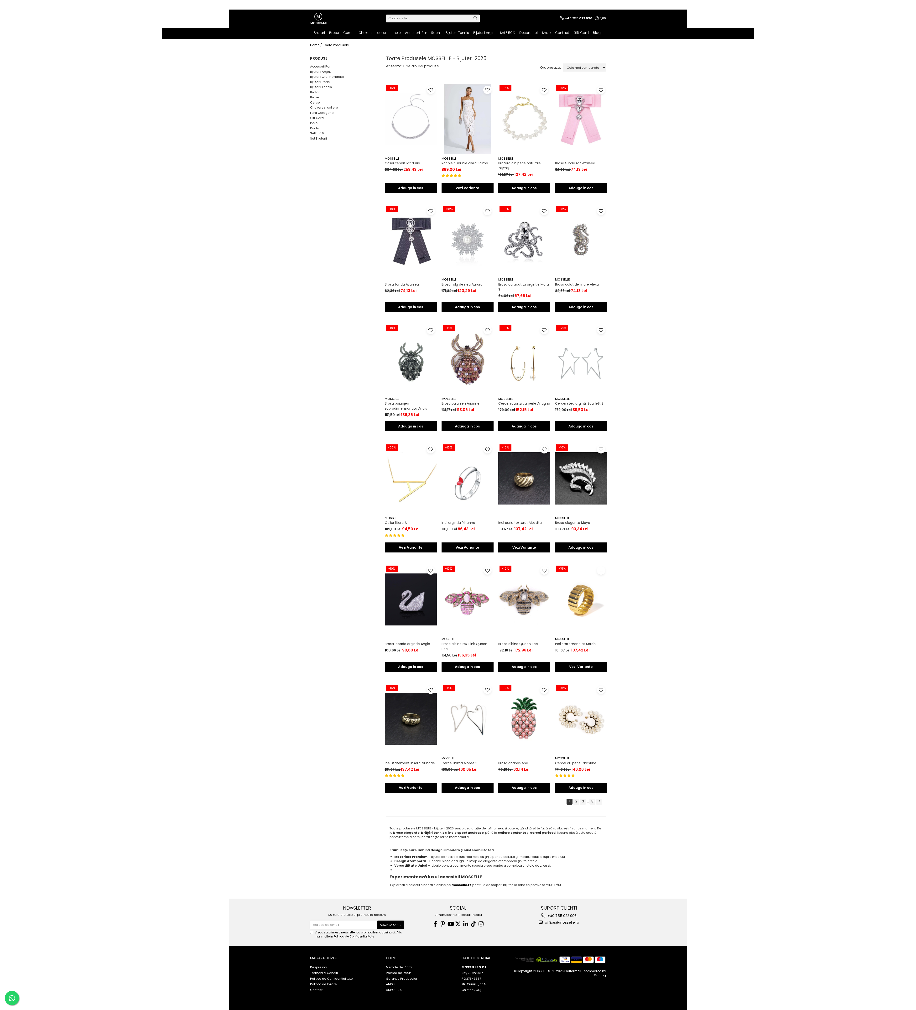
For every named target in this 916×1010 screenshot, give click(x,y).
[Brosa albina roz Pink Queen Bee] (468, 599)
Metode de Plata (399, 967)
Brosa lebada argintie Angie (407, 643)
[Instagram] (481, 924)
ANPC (390, 984)
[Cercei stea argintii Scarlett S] (581, 359)
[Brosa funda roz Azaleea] (581, 119)
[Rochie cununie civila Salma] (468, 119)
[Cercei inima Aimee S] (468, 719)
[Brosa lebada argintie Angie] (411, 599)
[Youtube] (450, 924)
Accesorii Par (320, 66)
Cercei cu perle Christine (575, 763)
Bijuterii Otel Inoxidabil (327, 76)
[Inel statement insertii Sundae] (411, 719)
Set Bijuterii (318, 138)
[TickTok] (473, 924)
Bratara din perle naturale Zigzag (519, 166)
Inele (314, 123)
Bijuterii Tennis (321, 87)
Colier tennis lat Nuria (402, 163)
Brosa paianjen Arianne (460, 403)
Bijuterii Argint (320, 71)
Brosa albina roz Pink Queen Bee (464, 646)
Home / (316, 45)
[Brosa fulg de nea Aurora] (468, 240)
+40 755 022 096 (561, 915)
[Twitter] (458, 924)
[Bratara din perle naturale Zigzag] (524, 119)
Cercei (315, 102)
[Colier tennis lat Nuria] (411, 119)
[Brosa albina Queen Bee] (524, 599)
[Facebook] (435, 924)
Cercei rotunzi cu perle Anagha (524, 403)
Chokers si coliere (324, 107)
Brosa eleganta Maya (572, 522)
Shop (546, 32)
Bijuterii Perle (320, 82)
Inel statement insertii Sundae (410, 763)
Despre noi (528, 32)
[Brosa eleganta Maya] (581, 478)
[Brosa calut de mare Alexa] (581, 240)
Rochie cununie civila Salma (465, 163)
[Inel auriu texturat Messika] (524, 478)
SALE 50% (317, 133)
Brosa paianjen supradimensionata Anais (406, 406)
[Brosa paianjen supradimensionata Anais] (411, 359)
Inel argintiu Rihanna (458, 522)
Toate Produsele (336, 45)
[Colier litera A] (411, 478)
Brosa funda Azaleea (402, 284)
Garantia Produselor (401, 979)
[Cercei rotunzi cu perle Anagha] (524, 359)
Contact (562, 32)
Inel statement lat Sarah (575, 643)
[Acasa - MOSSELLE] (334, 18)
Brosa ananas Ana (513, 763)
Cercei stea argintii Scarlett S (579, 403)
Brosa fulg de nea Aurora (462, 284)
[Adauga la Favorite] (431, 90)
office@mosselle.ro (561, 922)
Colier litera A (396, 522)
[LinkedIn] (465, 924)
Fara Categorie (322, 112)
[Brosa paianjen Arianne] (468, 359)
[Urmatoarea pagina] (599, 802)
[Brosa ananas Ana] (524, 719)
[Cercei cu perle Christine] (581, 719)
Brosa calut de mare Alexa (577, 284)
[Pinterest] (443, 924)
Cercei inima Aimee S (459, 763)
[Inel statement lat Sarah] (581, 599)
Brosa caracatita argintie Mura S (523, 287)
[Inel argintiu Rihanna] (468, 478)
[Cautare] (475, 18)
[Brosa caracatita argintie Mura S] (524, 240)
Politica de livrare (323, 984)
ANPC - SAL (394, 990)
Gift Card (581, 32)
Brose (314, 97)
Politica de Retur (398, 973)
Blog (597, 32)
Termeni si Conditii (324, 973)
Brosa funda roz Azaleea (575, 163)
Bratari (315, 92)
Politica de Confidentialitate (354, 936)
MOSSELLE (392, 158)
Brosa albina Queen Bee (518, 643)
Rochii (314, 128)
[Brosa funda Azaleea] (411, 240)
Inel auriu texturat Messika (520, 522)
